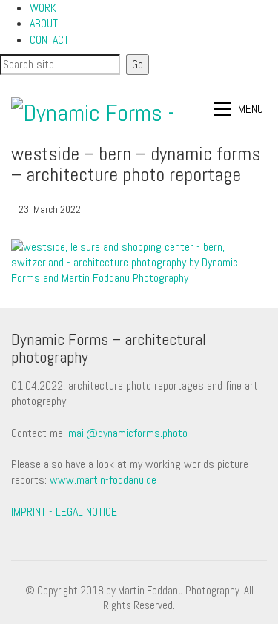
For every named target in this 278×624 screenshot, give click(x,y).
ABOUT (44, 23)
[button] (240, 109)
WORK (43, 8)
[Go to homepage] (94, 109)
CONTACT (49, 39)
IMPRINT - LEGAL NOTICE (64, 511)
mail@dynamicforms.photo (128, 433)
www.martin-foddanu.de (103, 479)
